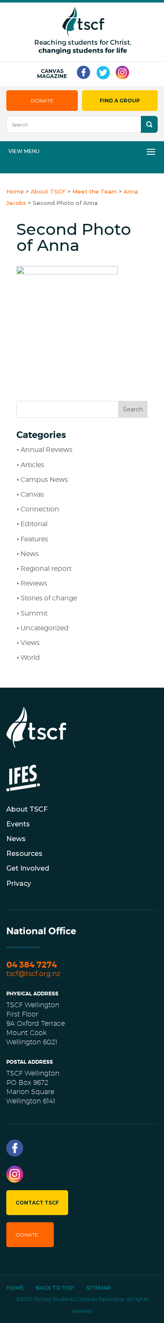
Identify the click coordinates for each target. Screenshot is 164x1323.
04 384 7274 (31, 965)
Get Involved (27, 868)
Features (34, 539)
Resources (24, 854)
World (30, 657)
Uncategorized (45, 628)
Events (18, 824)
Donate (42, 100)
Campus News (44, 480)
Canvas (32, 494)
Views (30, 643)
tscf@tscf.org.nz (33, 974)
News (30, 554)
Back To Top (55, 1288)
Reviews (34, 583)
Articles (32, 465)
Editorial (34, 524)
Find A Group (120, 100)
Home (15, 1288)
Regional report (46, 569)
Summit (34, 613)
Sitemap (98, 1288)
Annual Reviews (46, 450)
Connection (40, 509)
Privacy (18, 883)
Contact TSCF (37, 1202)
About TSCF (27, 809)
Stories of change (49, 598)
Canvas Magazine (52, 74)
